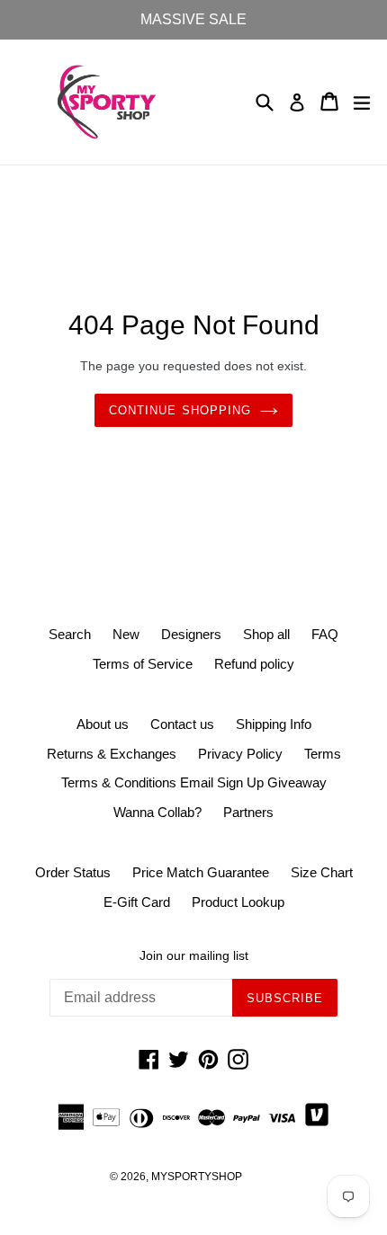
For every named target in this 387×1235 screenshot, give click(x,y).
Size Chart (322, 872)
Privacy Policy (240, 753)
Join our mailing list (194, 955)
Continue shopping (180, 410)
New (126, 634)
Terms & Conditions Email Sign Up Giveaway (194, 782)
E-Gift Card (137, 902)
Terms (322, 753)
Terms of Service (143, 663)
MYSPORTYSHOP (196, 1176)
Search (70, 634)
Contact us (182, 724)
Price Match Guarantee (200, 872)
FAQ (324, 634)
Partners (248, 812)
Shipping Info (273, 724)
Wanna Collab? (157, 812)
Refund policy (254, 663)
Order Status (73, 872)
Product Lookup (238, 902)
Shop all (266, 634)
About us (102, 724)
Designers (191, 634)
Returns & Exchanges (111, 753)
